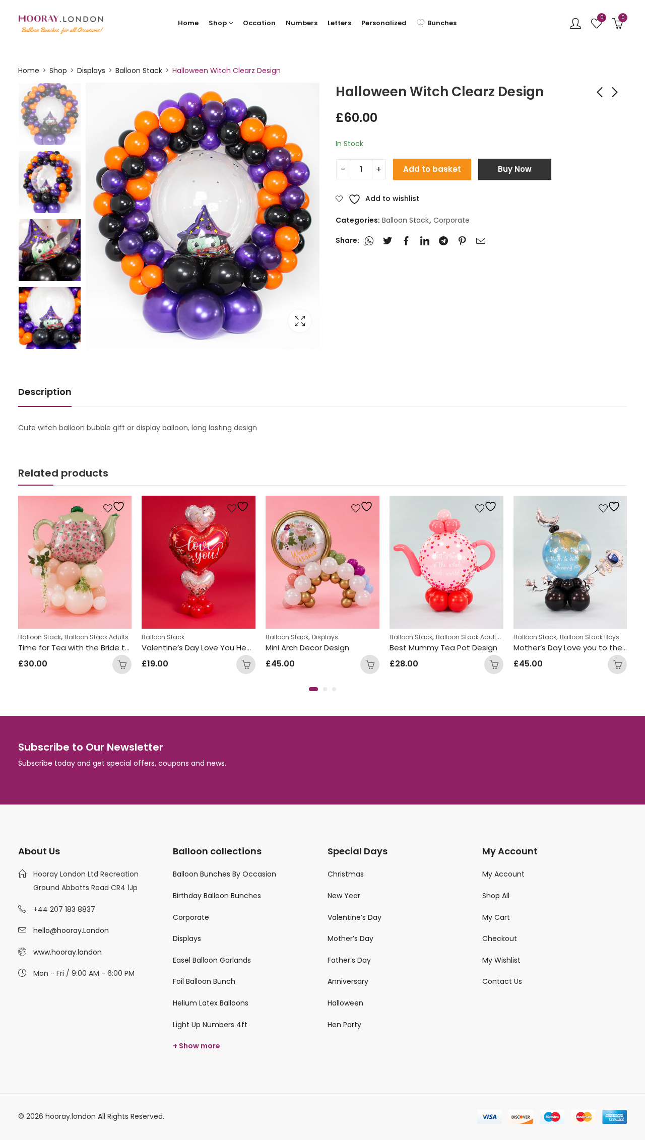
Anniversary (348, 981)
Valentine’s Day (354, 917)
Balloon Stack (138, 70)
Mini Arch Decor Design (307, 647)
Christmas (346, 874)
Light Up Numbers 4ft (210, 1025)
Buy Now (515, 169)
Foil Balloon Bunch (204, 981)
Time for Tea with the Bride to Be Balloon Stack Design (119, 647)
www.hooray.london (67, 952)
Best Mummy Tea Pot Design (443, 647)
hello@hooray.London (71, 930)
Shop (58, 70)
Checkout (499, 938)
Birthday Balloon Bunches (217, 896)
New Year (344, 896)
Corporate (451, 220)
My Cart (496, 917)
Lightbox (299, 320)
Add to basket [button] (245, 664)
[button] (313, 689)
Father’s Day (349, 960)
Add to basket (432, 169)
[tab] (45, 392)
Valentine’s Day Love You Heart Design (213, 647)
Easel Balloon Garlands (212, 960)
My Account (503, 874)
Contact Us (502, 981)
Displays (91, 70)
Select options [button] (122, 664)
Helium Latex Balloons (210, 1003)
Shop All (495, 896)
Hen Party (344, 1025)
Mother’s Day (350, 938)
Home (28, 70)
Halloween (345, 1003)
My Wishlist (501, 960)
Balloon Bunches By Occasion (224, 874)
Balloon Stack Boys (589, 637)
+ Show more (196, 1046)
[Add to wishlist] (115, 506)
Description (45, 391)
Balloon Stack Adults (96, 637)
